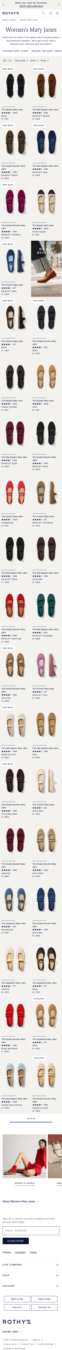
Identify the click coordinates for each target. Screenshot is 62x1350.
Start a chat (17, 1299)
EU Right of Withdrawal (14, 1348)
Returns (17, 1307)
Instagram (20, 1252)
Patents (36, 1340)
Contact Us (44, 1307)
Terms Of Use (27, 1344)
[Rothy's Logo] (11, 13)
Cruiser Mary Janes (15, 51)
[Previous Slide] (4, 4)
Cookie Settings (45, 1344)
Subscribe (15, 1241)
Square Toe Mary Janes (47, 51)
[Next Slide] (58, 4)
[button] (43, 13)
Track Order (44, 1299)
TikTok (33, 1252)
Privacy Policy (10, 1344)
